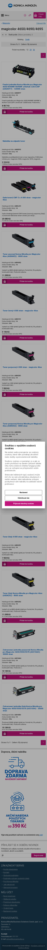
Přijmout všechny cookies (23, 504)
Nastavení (23, 492)
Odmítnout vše (23, 498)
